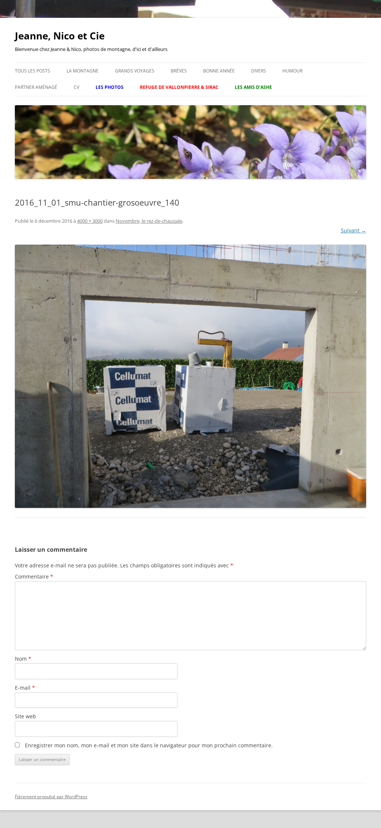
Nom (23, 658)
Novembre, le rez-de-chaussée (149, 221)
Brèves (179, 71)
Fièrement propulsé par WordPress (51, 796)
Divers (258, 71)
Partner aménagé (36, 87)
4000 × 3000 (90, 221)
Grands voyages (134, 71)
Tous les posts (32, 71)
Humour (292, 71)
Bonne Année (219, 71)
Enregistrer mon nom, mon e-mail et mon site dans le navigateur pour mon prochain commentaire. (149, 745)
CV (76, 87)
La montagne (83, 71)
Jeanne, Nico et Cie (60, 35)
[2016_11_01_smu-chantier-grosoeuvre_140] (190, 376)
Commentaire (34, 576)
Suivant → (353, 230)
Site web (25, 716)
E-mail (25, 687)
